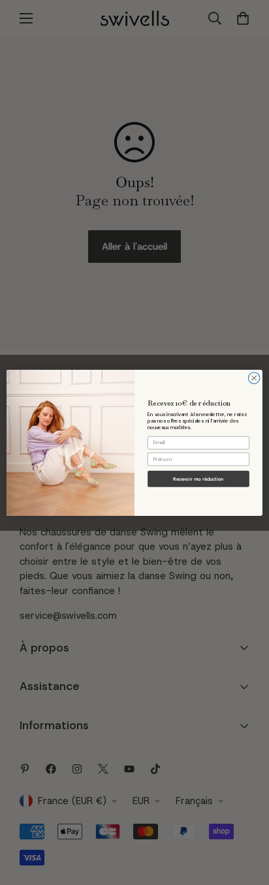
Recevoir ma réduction (198, 478)
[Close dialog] (254, 378)
